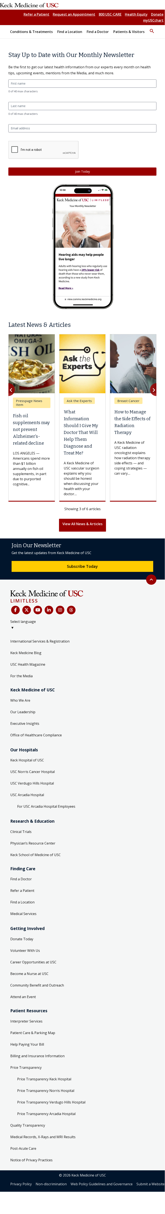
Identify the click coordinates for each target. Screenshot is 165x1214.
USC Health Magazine (27, 664)
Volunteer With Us (25, 950)
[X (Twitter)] (26, 610)
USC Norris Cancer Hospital (32, 771)
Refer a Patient (36, 14)
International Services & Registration (40, 641)
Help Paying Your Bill (27, 1044)
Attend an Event (23, 996)
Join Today (82, 171)
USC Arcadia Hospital (27, 794)
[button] (151, 29)
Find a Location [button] (69, 31)
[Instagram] (60, 610)
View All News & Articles (82, 524)
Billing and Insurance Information (37, 1056)
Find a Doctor (21, 879)
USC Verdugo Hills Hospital (32, 783)
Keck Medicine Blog (25, 652)
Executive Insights (24, 723)
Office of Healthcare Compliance (36, 735)
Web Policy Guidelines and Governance (102, 1184)
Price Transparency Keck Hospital (44, 1079)
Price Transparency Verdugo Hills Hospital (51, 1102)
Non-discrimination (51, 1184)
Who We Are (20, 700)
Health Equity (136, 14)
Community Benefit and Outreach (37, 985)
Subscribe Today (82, 566)
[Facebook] (15, 610)
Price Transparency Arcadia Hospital (46, 1113)
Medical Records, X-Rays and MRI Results (43, 1137)
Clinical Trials (21, 831)
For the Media (21, 676)
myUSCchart (153, 20)
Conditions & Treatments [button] (31, 31)
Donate (157, 14)
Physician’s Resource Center (32, 843)
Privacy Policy (21, 1184)
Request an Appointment (74, 14)
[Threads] (71, 610)
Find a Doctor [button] (98, 31)
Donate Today (21, 939)
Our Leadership (22, 712)
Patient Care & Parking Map (32, 1032)
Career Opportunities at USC (33, 962)
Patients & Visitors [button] (129, 31)
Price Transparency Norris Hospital (45, 1090)
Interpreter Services (26, 1021)
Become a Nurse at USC (29, 973)
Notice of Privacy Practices (31, 1160)
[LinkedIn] (49, 610)
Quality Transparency (27, 1125)
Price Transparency (26, 1067)
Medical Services (23, 913)
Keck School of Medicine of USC (35, 854)
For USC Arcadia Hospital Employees (46, 806)
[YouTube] (38, 610)
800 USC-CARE (110, 14)
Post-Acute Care (23, 1148)
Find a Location (22, 902)
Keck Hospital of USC (27, 760)
